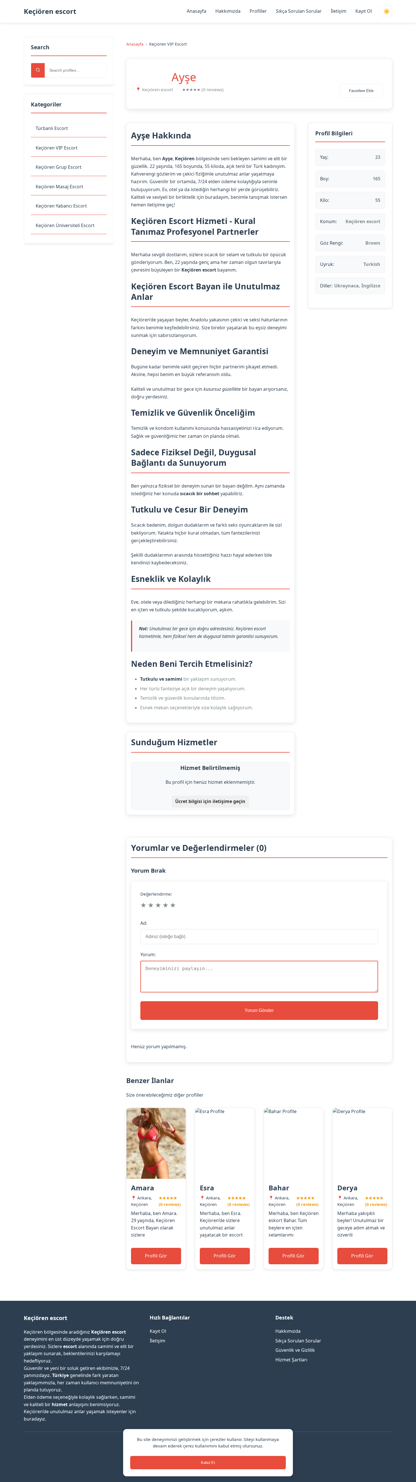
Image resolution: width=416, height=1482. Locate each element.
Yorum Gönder (259, 1010)
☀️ (386, 11)
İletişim (338, 11)
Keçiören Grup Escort (59, 167)
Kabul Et (208, 1462)
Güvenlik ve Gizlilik (295, 1350)
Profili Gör (156, 1256)
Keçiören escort (50, 11)
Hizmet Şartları (291, 1360)
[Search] (38, 70)
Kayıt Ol (363, 11)
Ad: (143, 923)
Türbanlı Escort (52, 128)
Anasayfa (196, 11)
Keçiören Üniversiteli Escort (65, 225)
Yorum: (148, 954)
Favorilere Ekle (361, 91)
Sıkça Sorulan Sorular (299, 11)
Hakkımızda (228, 11)
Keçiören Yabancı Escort (61, 206)
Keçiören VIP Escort (57, 148)
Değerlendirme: (156, 894)
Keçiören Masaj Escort (59, 186)
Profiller (258, 11)
